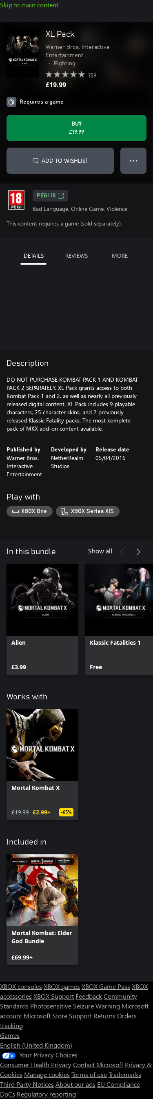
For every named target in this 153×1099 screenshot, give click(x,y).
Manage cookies (47, 1074)
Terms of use (89, 1074)
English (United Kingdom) (36, 1045)
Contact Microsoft (98, 1064)
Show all (100, 550)
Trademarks (125, 1074)
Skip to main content (29, 4)
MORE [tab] (120, 255)
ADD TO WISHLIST (65, 160)
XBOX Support (53, 996)
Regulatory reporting (46, 1094)
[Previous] (122, 551)
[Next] (138, 551)
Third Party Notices (27, 1084)
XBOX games (62, 986)
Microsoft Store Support (58, 1015)
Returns (104, 1015)
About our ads (75, 1084)
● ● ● (133, 160)
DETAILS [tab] (34, 255)
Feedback (88, 996)
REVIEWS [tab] (76, 255)
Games (10, 1035)
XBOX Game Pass (106, 986)
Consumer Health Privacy (35, 1064)
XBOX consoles (21, 986)
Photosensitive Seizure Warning (75, 1006)
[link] (42, 619)
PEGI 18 (46, 196)
